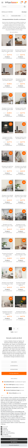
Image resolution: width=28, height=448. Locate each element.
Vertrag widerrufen (14, 373)
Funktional (5, 434)
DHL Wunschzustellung (8, 433)
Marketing (5, 430)
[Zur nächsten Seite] (17, 328)
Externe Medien (7, 431)
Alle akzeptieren (14, 439)
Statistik (5, 428)
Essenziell (5, 426)
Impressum (22, 419)
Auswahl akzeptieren (14, 445)
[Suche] (25, 6)
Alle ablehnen (14, 442)
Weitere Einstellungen (6, 436)
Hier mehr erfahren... (14, 32)
